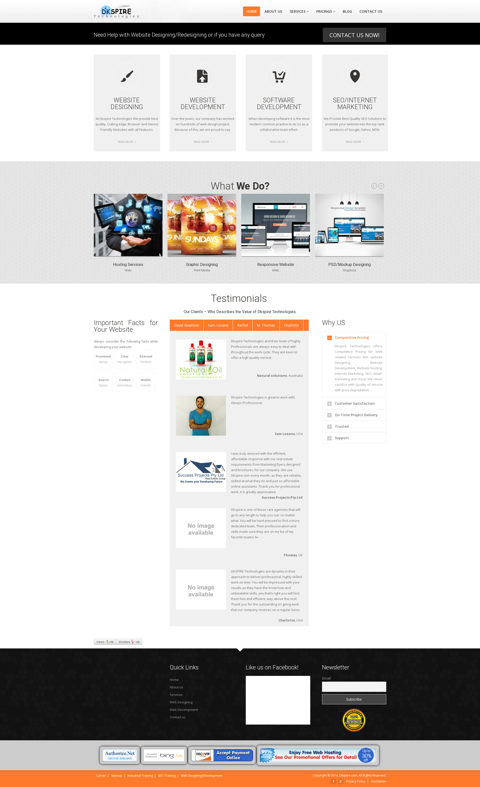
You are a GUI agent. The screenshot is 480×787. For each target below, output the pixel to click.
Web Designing (181, 702)
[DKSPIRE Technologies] (126, 11)
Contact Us (371, 11)
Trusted (342, 426)
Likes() (104, 642)
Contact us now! (355, 35)
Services (298, 11)
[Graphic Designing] (202, 255)
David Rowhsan (186, 325)
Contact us (178, 717)
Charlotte (291, 325)
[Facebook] (333, 781)
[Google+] (341, 781)
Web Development (184, 709)
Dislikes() (129, 642)
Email (326, 678)
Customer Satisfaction (355, 403)
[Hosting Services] (128, 255)
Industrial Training (140, 776)
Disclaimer (378, 781)
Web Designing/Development (201, 776)
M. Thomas (266, 325)
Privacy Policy (355, 781)
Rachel (242, 325)
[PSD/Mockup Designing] (349, 255)
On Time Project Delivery (356, 414)
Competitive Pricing (352, 337)
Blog (347, 11)
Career (101, 776)
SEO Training (167, 776)
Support (342, 437)
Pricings (324, 11)
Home (251, 11)
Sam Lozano (218, 325)
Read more (126, 142)
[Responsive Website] (275, 255)
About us (273, 11)
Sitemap (116, 776)
